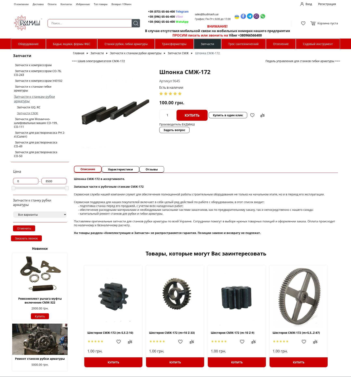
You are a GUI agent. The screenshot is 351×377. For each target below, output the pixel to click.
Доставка (38, 4)
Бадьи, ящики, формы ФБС (71, 44)
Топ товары (100, 4)
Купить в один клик (228, 115)
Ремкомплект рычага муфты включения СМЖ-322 (40, 300)
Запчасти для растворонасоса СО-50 (35, 154)
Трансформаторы (174, 44)
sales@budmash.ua (206, 14)
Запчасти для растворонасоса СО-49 (35, 144)
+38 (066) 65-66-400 (161, 22)
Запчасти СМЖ (27, 113)
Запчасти (207, 44)
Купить (40, 316)
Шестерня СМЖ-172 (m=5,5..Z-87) (296, 333)
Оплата (52, 4)
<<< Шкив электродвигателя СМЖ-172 (98, 61)
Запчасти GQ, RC (28, 107)
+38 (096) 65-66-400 (161, 16)
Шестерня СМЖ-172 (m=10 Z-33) (172, 333)
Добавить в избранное (252, 115)
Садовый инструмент (318, 44)
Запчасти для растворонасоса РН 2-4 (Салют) (39, 134)
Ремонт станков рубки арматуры (40, 359)
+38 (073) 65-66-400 (161, 11)
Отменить (24, 228)
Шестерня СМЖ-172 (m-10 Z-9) (232, 333)
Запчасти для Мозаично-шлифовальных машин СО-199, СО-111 (35, 123)
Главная (78, 53)
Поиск (136, 23)
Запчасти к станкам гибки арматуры (32, 88)
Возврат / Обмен (121, 4)
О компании (21, 4)
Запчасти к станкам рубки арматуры (135, 53)
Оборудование (28, 44)
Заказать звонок (26, 238)
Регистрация (327, 4)
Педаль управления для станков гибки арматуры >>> (302, 61)
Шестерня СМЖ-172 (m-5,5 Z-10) (110, 333)
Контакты (66, 4)
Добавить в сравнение (262, 115)
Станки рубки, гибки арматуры (126, 44)
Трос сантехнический (243, 44)
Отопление (281, 44)
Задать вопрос (174, 130)
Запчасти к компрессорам (33, 65)
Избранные (83, 4)
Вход (309, 4)
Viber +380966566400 (245, 35)
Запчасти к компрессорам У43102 (38, 81)
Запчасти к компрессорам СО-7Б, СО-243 (38, 73)
